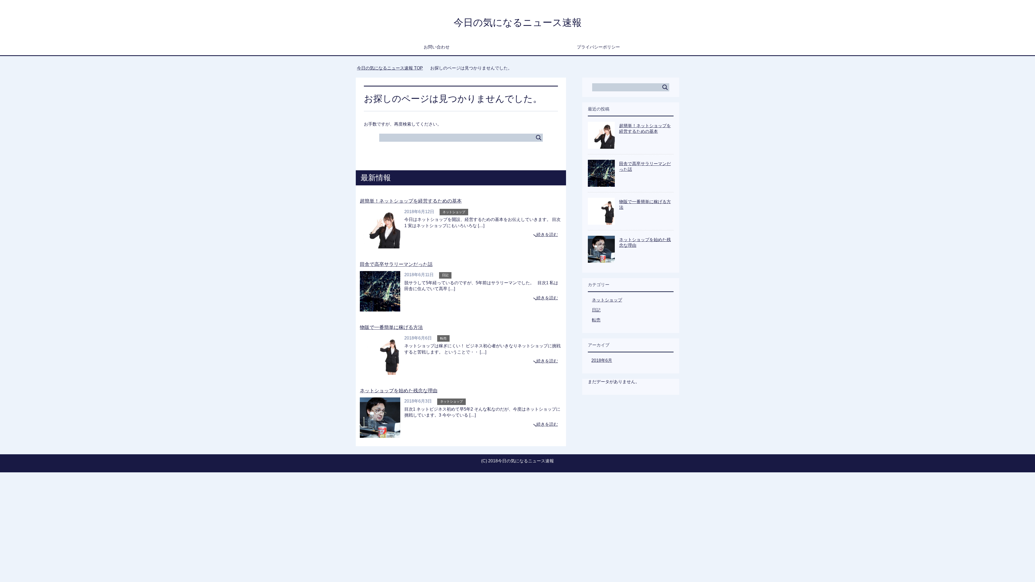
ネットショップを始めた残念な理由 (398, 390)
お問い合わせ (437, 47)
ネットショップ (454, 212)
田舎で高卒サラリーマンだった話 (396, 264)
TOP (390, 68)
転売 (443, 338)
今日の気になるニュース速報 (518, 22)
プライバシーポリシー (598, 47)
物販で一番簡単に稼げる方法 (391, 327)
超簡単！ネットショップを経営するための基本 (411, 201)
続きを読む (547, 234)
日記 (445, 275)
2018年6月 (601, 360)
